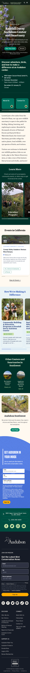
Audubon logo (5, 2)
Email (5, 469)
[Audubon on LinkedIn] (17, 603)
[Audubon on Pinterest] (26, 603)
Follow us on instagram (18, 526)
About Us (6, 101)
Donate (22, 48)
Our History (5, 618)
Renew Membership (7, 654)
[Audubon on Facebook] (8, 603)
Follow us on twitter (12, 526)
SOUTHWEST (8, 334)
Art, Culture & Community (12, 268)
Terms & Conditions (16, 590)
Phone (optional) (8, 480)
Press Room (19, 621)
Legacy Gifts (5, 651)
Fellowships (19, 618)
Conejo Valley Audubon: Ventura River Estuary (16, 255)
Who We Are (5, 615)
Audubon (15, 540)
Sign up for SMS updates (21, 627)
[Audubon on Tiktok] (22, 603)
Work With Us (20, 615)
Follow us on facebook (6, 526)
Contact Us (21, 101)
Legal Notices (6, 671)
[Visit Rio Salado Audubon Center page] (7, 380)
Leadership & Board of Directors (7, 621)
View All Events (14, 280)
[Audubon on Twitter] (12, 603)
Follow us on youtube (24, 526)
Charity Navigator (15, 662)
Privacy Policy (15, 496)
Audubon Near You (7, 642)
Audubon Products (7, 645)
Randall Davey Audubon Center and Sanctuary (15, 3)
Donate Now (5, 648)
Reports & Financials (8, 630)
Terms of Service (18, 486)
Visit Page (15, 430)
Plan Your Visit (10, 48)
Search (24, 2)
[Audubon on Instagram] (3, 603)
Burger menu (27, 2)
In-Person (7, 272)
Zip (4, 475)
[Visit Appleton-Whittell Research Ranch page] (21, 380)
